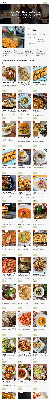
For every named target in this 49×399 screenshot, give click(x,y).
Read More (4, 55)
